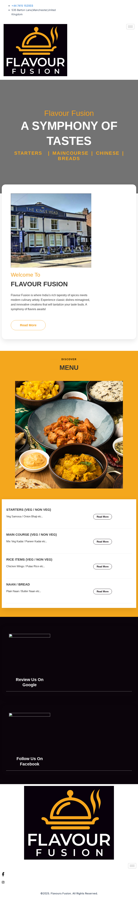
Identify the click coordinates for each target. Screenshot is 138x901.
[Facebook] (69, 874)
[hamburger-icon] (130, 26)
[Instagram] (69, 882)
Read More (28, 325)
